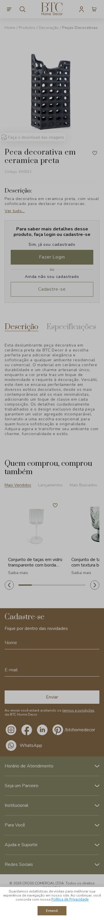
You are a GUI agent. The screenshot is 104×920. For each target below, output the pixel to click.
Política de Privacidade (70, 899)
